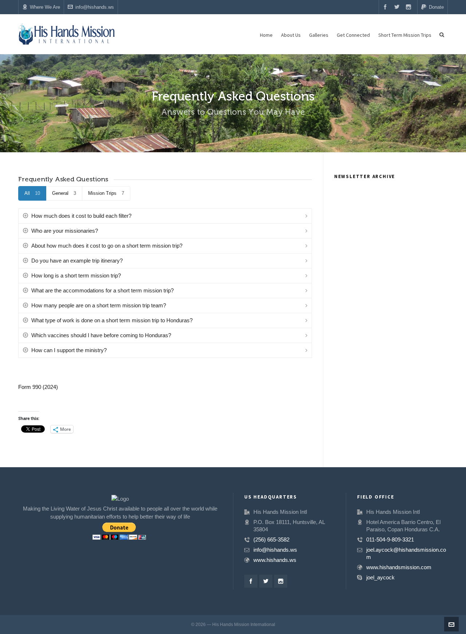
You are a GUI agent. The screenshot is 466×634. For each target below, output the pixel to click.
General (64, 193)
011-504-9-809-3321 (390, 539)
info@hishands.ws (94, 7)
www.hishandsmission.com (398, 567)
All (32, 193)
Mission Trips (106, 193)
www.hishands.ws (274, 560)
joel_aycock (380, 577)
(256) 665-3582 (271, 539)
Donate (436, 7)
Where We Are (45, 7)
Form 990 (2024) (38, 387)
